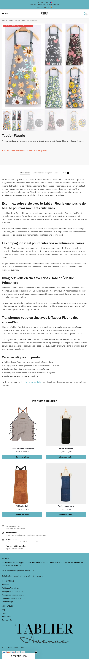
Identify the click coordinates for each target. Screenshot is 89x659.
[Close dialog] (86, 306)
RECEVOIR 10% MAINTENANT (67, 346)
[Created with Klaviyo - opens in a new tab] (44, 365)
